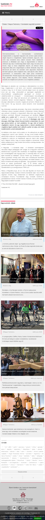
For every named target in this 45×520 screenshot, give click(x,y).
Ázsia (20, 456)
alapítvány (17, 449)
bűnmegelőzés (14, 462)
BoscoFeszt (21, 460)
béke (33, 456)
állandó (12, 451)
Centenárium (33, 462)
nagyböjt (6, 49)
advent (28, 447)
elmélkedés (13, 49)
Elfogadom (37, 518)
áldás (33, 449)
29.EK (15, 447)
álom (22, 451)
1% (6, 447)
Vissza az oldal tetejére (35, 195)
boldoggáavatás (37, 458)
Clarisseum (20, 465)
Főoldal (4, 24)
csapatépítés (5, 467)
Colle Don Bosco (31, 465)
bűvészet (24, 462)
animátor (29, 454)
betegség (39, 456)
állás (18, 451)
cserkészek (13, 467)
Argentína (37, 454)
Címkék (4, 443)
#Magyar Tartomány (21, 47)
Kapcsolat (22, 489)
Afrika (34, 447)
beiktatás (27, 456)
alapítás (9, 449)
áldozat (40, 449)
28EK (9, 447)
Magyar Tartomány (14, 24)
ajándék (40, 447)
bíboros (14, 458)
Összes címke (22, 472)
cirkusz (12, 465)
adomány (21, 447)
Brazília (34, 460)
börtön (28, 460)
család (40, 465)
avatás (15, 456)
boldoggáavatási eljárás (8, 460)
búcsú (40, 460)
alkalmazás (4, 451)
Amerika (29, 451)
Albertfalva (26, 449)
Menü (7, 13)
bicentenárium (24, 458)
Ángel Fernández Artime (16, 454)
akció (2, 449)
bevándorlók (5, 458)
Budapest (4, 462)
